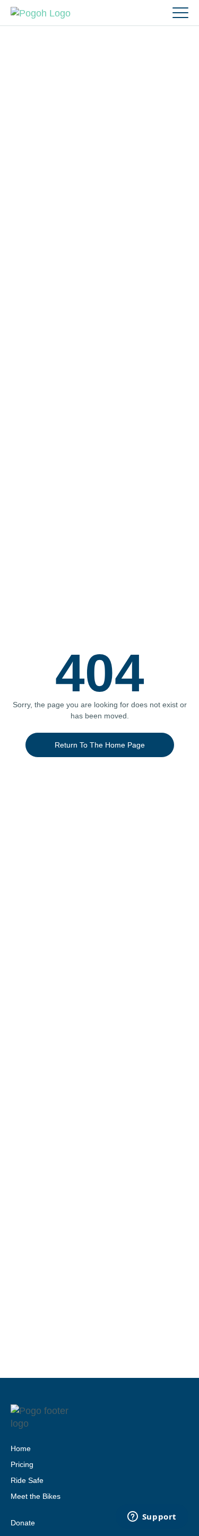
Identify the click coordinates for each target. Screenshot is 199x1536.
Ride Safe (27, 1480)
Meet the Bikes (35, 1496)
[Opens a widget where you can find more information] (151, 1517)
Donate (23, 1522)
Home (21, 1448)
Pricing (22, 1464)
